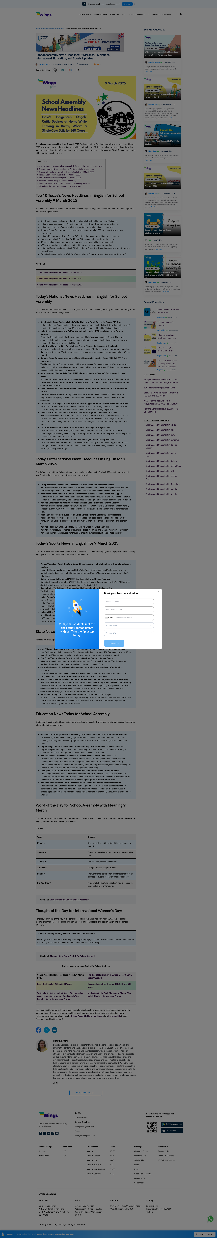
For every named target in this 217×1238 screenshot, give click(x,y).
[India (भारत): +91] (107, 618)
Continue (113, 643)
